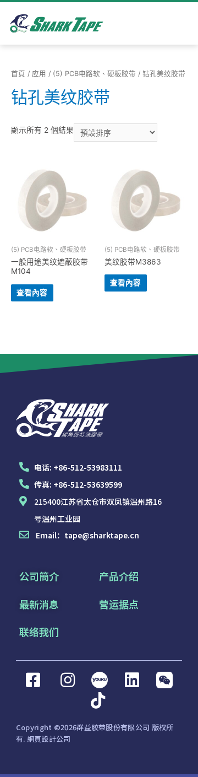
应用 (39, 73)
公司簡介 (39, 576)
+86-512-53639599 (87, 484)
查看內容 (31, 292)
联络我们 (39, 631)
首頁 (18, 73)
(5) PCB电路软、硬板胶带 (94, 73)
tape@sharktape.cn (101, 535)
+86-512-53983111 (87, 467)
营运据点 (119, 604)
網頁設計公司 (49, 738)
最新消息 (39, 604)
